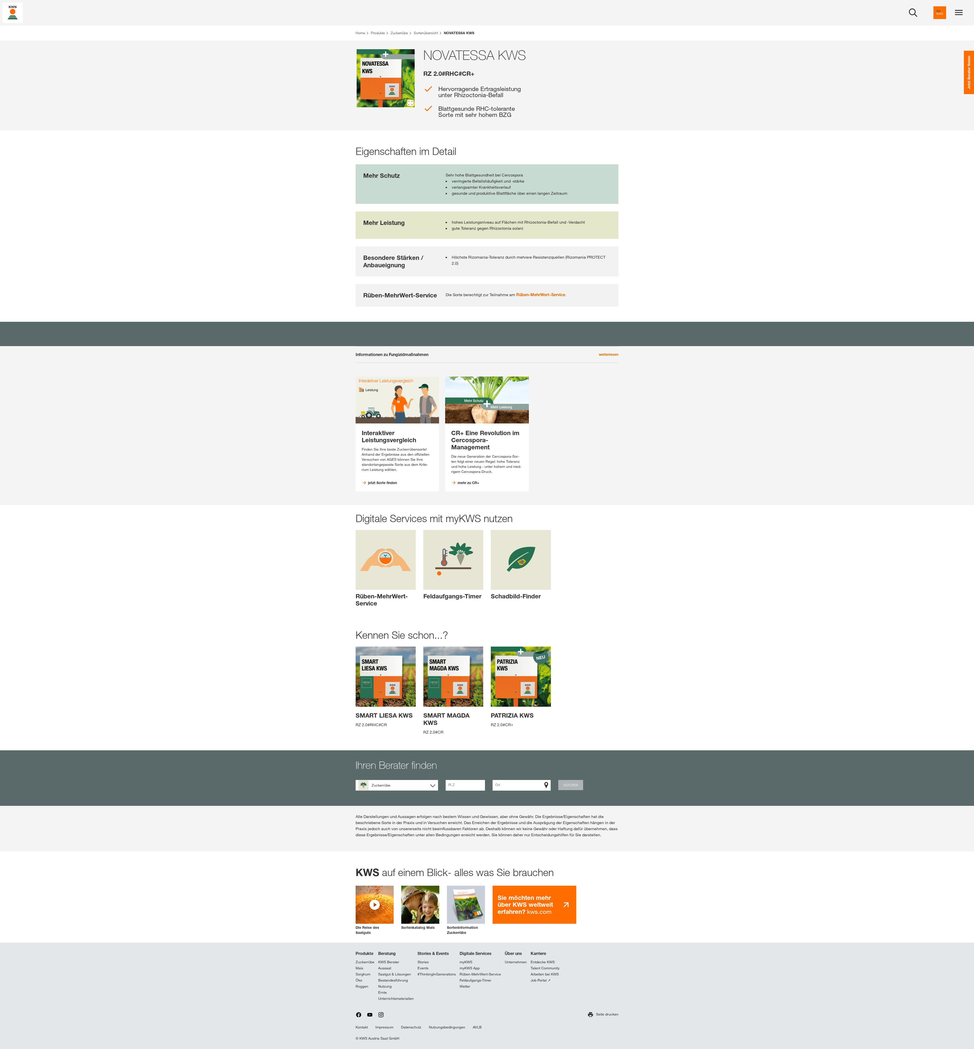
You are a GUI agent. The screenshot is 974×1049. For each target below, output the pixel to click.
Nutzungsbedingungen (447, 1027)
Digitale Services (476, 953)
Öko (359, 980)
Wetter (465, 986)
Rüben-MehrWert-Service (540, 294)
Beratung (387, 953)
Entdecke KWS (543, 962)
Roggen (362, 986)
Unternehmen (516, 962)
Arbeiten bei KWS (545, 974)
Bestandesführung (393, 980)
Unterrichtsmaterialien (396, 998)
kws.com (525, 904)
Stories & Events (433, 953)
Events (423, 968)
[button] (375, 910)
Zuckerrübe (365, 962)
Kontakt (362, 1027)
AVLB (477, 1027)
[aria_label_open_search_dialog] (913, 13)
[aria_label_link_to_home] (13, 12)
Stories (423, 962)
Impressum (384, 1027)
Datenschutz (411, 1027)
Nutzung (385, 986)
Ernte (382, 992)
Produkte (364, 953)
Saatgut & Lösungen (394, 974)
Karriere (538, 953)
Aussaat (384, 968)
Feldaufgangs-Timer (475, 980)
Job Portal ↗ (541, 980)
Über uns (513, 953)
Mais (359, 968)
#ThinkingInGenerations (437, 974)
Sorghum (363, 974)
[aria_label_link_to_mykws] (939, 12)
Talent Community (545, 968)
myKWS (466, 962)
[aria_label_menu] (959, 13)
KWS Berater (388, 962)
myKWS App (470, 968)
